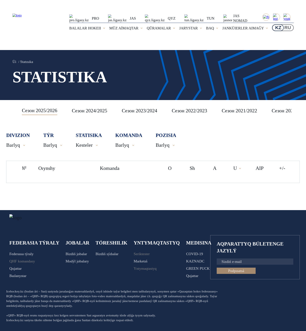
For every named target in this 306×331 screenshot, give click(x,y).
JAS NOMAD (240, 18)
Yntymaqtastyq (145, 268)
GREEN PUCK (198, 268)
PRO (95, 18)
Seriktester (142, 254)
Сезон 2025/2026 (39, 110)
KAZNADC (195, 261)
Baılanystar (17, 276)
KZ (278, 27)
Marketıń (140, 261)
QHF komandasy (22, 261)
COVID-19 (194, 254)
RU (287, 27)
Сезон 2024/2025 (89, 110)
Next (296, 111)
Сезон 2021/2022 (239, 110)
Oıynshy (46, 168)
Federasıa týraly (21, 254)
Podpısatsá (236, 271)
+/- (282, 168)
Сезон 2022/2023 (189, 110)
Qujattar (15, 268)
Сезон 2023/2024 (139, 110)
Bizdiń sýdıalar (107, 254)
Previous (11, 111)
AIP (260, 168)
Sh (192, 168)
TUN (210, 18)
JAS (133, 18)
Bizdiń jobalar (76, 254)
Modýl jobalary (77, 261)
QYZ (171, 18)
